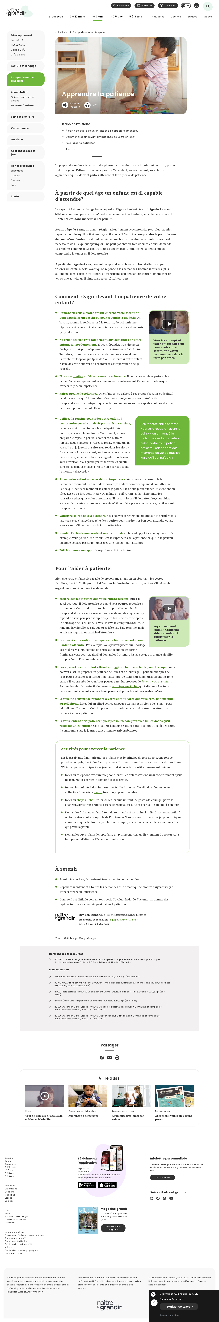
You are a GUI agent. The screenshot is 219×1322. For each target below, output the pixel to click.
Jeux (13, 185)
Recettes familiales (22, 105)
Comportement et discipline (89, 32)
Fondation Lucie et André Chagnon (25, 1291)
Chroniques (11, 1188)
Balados (192, 16)
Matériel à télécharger (16, 1216)
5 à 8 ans (135, 16)
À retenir (71, 149)
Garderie (17, 139)
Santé (15, 196)
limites (78, 376)
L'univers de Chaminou (16, 1219)
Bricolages (17, 170)
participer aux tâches (125, 686)
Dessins (15, 180)
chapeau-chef (85, 800)
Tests (7, 1213)
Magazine (10, 1194)
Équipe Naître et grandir (124, 919)
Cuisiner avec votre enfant (22, 98)
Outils (8, 1210)
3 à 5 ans (116, 16)
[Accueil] (19, 11)
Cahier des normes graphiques (21, 1250)
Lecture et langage (23, 66)
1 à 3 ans (98, 16)
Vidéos (208, 16)
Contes (15, 175)
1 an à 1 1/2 (17, 40)
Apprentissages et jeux (23, 152)
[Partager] (102, 1057)
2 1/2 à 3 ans (18, 54)
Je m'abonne (163, 1177)
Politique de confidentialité (19, 1244)
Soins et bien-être (22, 116)
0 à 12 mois (77, 16)
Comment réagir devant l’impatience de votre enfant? (100, 136)
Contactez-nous (13, 1253)
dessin (98, 792)
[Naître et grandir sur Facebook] (158, 1198)
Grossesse (55, 16)
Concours (170, 5)
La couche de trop (14, 1232)
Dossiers (176, 16)
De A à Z (9, 1157)
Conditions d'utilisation (16, 1241)
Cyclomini (10, 1222)
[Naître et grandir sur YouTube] (171, 1198)
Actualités (158, 16)
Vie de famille (20, 128)
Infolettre (146, 5)
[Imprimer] (117, 1057)
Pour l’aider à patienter (80, 143)
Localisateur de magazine (113, 1228)
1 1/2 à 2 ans (18, 45)
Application (123, 5)
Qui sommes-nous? (15, 1238)
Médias (9, 1247)
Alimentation (19, 92)
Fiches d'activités (22, 165)
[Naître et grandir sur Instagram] (151, 1198)
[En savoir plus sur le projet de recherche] (154, 1303)
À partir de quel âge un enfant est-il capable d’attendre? (102, 130)
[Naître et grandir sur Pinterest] (164, 1198)
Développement (21, 35)
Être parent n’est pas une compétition (24, 1235)
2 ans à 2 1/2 (18, 49)
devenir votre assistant (156, 681)
